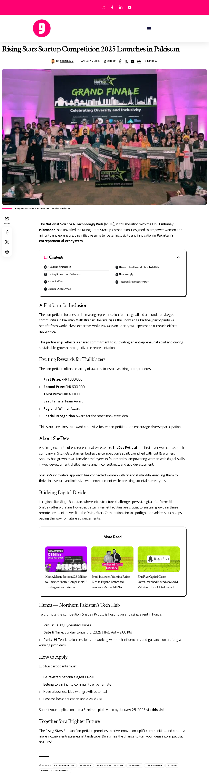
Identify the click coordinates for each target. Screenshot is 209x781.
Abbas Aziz (66, 61)
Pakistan (86, 765)
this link (158, 710)
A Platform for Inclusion (59, 267)
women (172, 765)
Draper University (98, 320)
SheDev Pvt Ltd (124, 448)
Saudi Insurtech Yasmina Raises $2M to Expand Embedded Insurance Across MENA (110, 581)
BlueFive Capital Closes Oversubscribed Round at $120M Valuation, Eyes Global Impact (158, 581)
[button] (149, 28)
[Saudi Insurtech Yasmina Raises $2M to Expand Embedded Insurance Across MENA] (112, 559)
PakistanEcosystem (110, 765)
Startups (135, 765)
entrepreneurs (64, 765)
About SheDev (55, 281)
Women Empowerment (55, 771)
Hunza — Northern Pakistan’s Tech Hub (139, 267)
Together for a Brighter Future (133, 282)
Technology (154, 765)
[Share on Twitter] (126, 61)
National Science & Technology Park (74, 224)
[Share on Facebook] (120, 61)
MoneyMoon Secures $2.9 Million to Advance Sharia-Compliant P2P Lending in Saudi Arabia (66, 581)
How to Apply (126, 274)
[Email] (132, 61)
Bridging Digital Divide (59, 289)
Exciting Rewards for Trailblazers (64, 274)
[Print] (139, 61)
